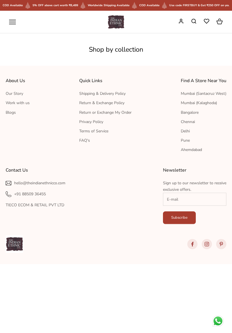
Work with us (18, 103)
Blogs (11, 112)
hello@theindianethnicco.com (39, 183)
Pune (185, 140)
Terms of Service (93, 131)
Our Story (14, 93)
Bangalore (190, 112)
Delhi (185, 131)
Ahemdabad (191, 149)
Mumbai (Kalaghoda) (199, 103)
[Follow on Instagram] (207, 244)
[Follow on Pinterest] (221, 244)
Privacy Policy (91, 121)
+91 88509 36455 (30, 194)
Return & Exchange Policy (101, 103)
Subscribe (179, 217)
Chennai (188, 121)
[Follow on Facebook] (192, 244)
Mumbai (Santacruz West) (203, 93)
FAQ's (84, 140)
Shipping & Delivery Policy (102, 93)
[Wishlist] (207, 22)
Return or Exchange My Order (105, 112)
